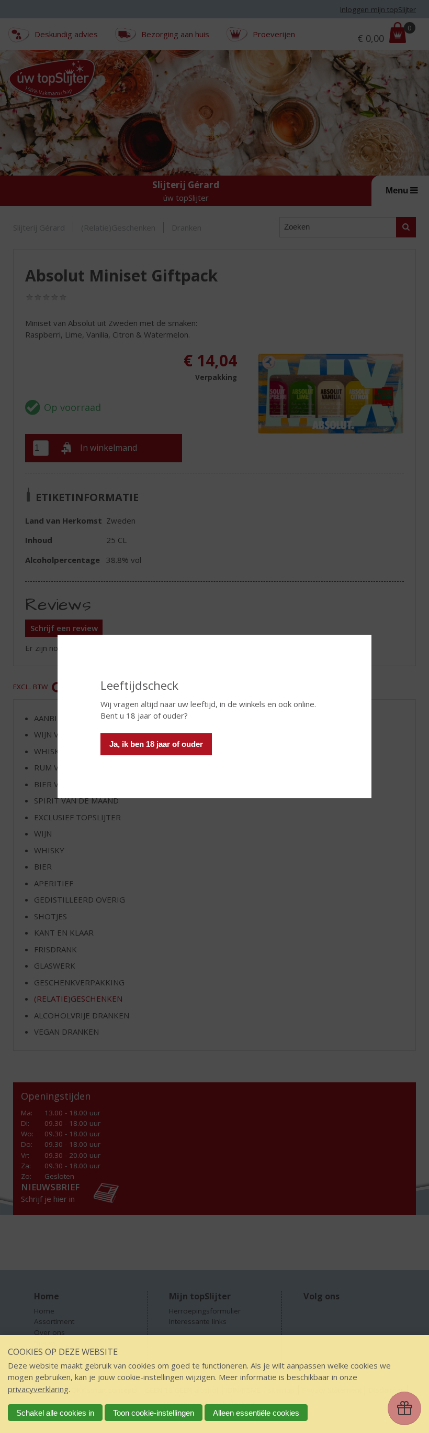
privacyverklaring (38, 1389)
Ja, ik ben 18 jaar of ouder (156, 744)
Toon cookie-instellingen (153, 1412)
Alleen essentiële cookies (256, 1412)
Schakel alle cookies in (55, 1412)
